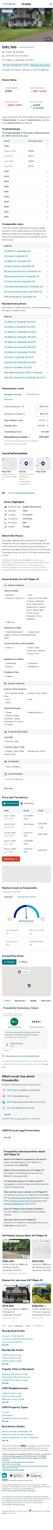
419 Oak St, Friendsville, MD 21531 (19, 357)
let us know (21, 1504)
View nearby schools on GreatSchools (22, 1056)
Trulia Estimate (13, 133)
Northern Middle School (14, 1204)
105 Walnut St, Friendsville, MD (17, 251)
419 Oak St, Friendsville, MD (16, 256)
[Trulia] (4, 1475)
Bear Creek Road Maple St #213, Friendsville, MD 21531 (27, 372)
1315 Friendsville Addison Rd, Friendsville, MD (23, 286)
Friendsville (8, 1184)
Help (47, 1487)
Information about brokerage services (18, 1466)
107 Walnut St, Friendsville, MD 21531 (20, 332)
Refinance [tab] (8, 399)
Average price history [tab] (27, 897)
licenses (18, 1456)
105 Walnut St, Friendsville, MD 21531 (20, 337)
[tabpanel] (26, 424)
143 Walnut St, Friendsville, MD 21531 (20, 347)
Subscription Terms (39, 1487)
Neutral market (26, 921)
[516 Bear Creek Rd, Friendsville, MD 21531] (16, 1249)
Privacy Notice (6, 1489)
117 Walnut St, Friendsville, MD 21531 (20, 321)
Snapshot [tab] (8, 897)
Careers (43, 1485)
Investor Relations (15, 1487)
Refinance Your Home (40, 65)
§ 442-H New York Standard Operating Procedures (18, 1462)
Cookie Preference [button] (27, 1489)
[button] (51, 4)
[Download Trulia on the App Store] (16, 1475)
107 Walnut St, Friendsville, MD (17, 261)
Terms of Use (27, 1487)
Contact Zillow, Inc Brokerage (13, 1470)
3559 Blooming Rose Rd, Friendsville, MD (21, 276)
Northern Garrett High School (22, 1201)
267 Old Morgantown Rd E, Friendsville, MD (23, 291)
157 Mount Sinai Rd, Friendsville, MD (19, 281)
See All (8, 1114)
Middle (33, 1001)
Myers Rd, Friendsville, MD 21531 (18, 367)
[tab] (10, 803)
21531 (27, 560)
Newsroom (5, 1487)
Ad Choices (16, 1489)
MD (10, 1326)
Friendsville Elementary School (24, 1198)
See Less (9, 788)
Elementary (20, 1001)
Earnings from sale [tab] (13, 394)
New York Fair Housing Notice (11, 1464)
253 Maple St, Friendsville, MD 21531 (19, 327)
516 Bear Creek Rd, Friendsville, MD (19, 266)
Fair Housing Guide (34, 1485)
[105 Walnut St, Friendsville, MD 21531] (16, 1293)
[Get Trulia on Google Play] (34, 1475)
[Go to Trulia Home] (26, 4)
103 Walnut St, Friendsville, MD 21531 (20, 342)
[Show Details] (47, 146)
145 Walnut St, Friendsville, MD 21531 (20, 352)
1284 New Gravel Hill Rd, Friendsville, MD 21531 (24, 377)
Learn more (21, 1119)
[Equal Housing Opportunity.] (30, 1511)
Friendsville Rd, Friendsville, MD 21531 (20, 362)
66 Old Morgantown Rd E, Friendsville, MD (22, 271)
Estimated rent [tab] (32, 394)
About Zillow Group (20, 1485)
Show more (9, 859)
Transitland (32, 1446)
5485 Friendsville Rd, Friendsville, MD (20, 296)
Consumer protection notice (39, 1466)
